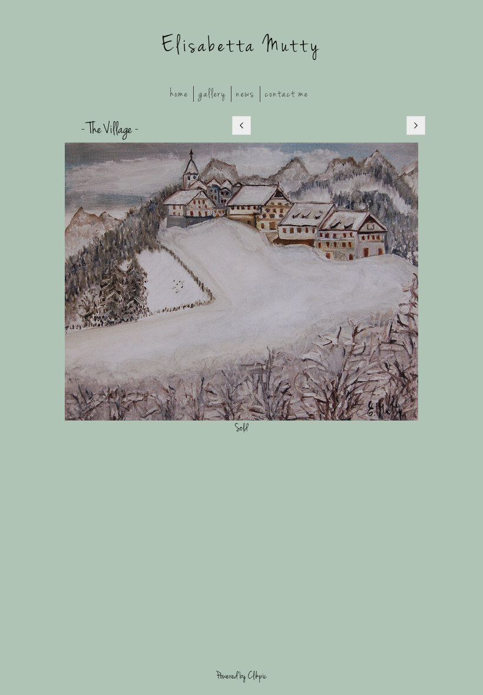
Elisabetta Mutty (241, 45)
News (245, 94)
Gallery (212, 94)
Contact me (287, 94)
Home (179, 94)
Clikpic (257, 675)
